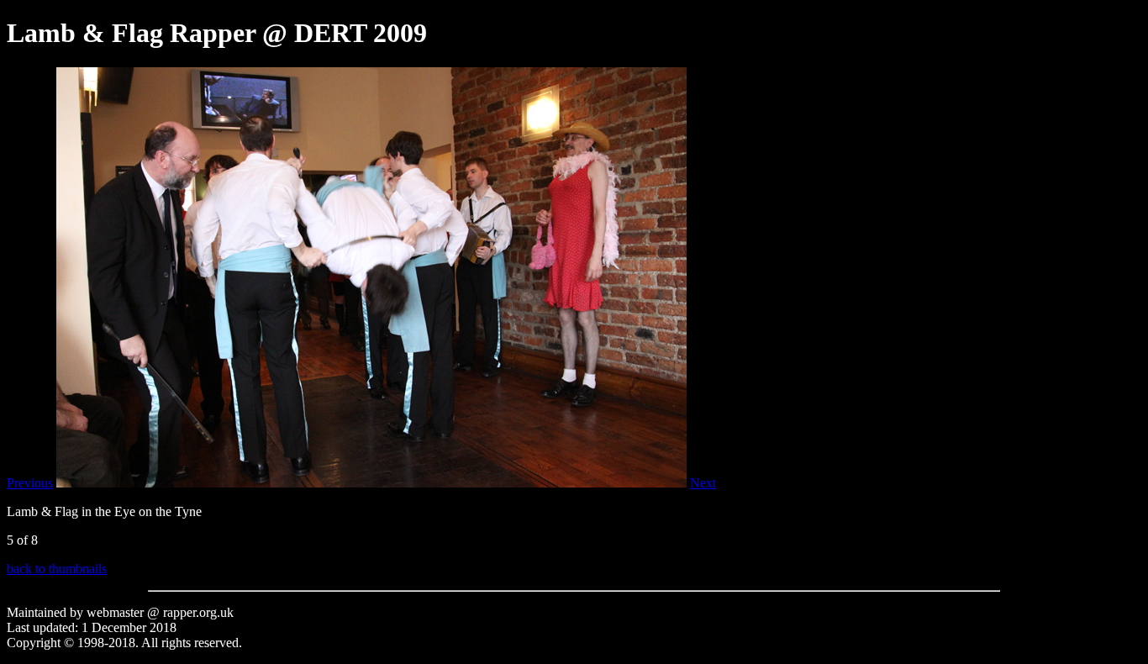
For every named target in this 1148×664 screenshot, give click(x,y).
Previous (30, 483)
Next (703, 483)
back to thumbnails (57, 568)
